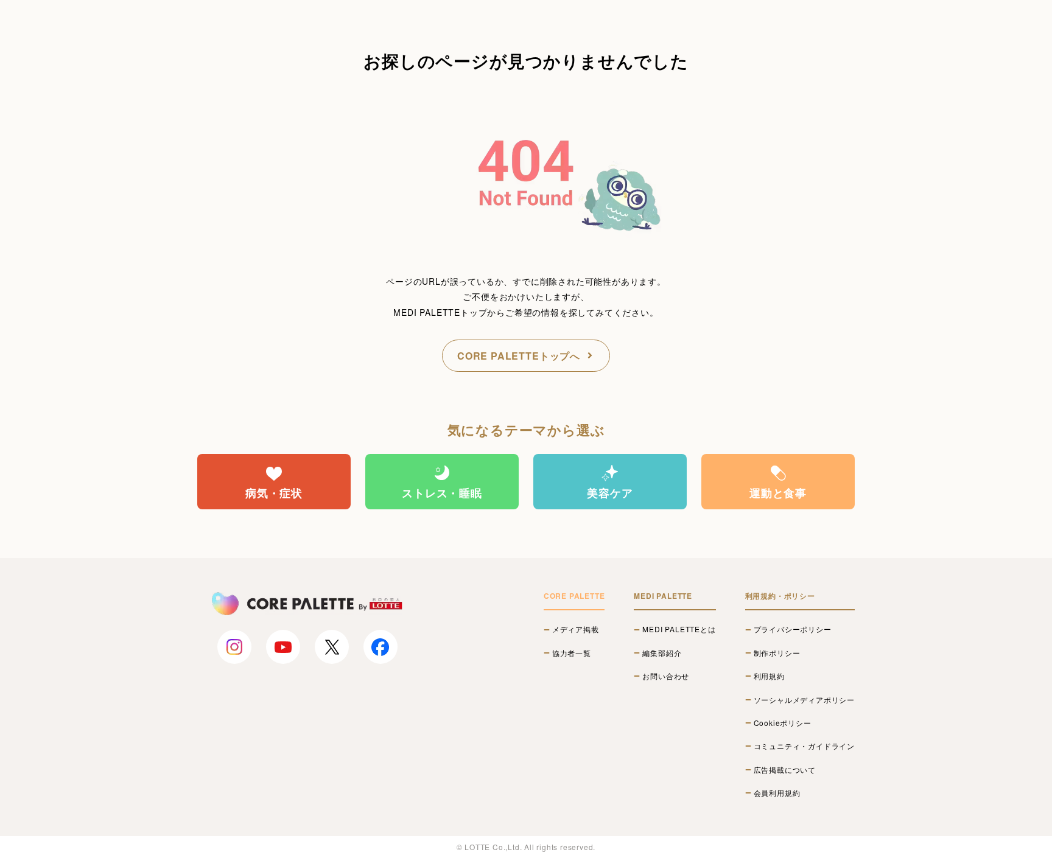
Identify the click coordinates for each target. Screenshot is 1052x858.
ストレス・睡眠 (442, 493)
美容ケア (610, 493)
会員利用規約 (777, 793)
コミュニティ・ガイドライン (804, 746)
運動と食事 (778, 493)
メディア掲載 (575, 629)
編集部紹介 (661, 653)
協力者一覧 (571, 653)
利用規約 (769, 676)
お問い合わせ (665, 676)
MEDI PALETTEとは (678, 629)
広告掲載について (785, 770)
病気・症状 (274, 493)
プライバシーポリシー (793, 629)
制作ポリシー (777, 653)
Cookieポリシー (783, 723)
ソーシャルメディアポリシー (804, 700)
